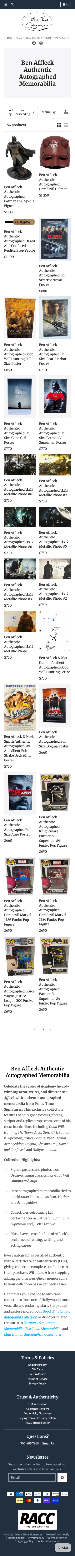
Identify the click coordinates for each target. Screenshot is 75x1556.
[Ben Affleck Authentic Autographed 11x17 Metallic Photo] (20, 621)
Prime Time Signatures (28, 1534)
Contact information (48, 1541)
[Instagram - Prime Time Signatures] (41, 43)
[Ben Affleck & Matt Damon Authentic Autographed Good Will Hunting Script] (55, 632)
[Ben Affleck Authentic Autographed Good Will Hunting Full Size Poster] (20, 317)
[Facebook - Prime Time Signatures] (34, 43)
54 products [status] (16, 125)
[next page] (50, 1029)
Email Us (48, 1443)
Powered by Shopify (57, 1534)
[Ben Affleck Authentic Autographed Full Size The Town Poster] (55, 239)
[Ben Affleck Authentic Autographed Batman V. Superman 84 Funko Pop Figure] (55, 955)
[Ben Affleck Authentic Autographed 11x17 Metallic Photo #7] (55, 465)
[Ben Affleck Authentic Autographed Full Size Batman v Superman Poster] (55, 396)
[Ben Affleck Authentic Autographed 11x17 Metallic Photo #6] (20, 517)
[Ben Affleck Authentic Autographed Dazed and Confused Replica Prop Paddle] (20, 222)
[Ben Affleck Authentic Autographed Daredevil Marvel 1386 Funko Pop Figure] (20, 876)
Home (9, 38)
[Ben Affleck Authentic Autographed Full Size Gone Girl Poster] (20, 396)
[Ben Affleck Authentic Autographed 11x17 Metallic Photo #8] (20, 464)
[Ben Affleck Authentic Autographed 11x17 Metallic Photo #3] (20, 568)
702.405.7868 (29, 1443)
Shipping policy (24, 1541)
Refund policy (16, 1537)
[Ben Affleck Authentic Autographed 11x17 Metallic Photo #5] (55, 517)
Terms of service (57, 1537)
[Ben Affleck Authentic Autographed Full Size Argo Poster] (20, 793)
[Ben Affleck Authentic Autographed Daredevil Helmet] (55, 152)
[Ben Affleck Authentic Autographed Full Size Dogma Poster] (55, 705)
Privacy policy (36, 1537)
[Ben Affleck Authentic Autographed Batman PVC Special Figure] (20, 158)
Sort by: (19, 112)
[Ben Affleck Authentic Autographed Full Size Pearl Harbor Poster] (55, 317)
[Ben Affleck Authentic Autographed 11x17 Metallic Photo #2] (55, 568)
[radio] (59, 125)
